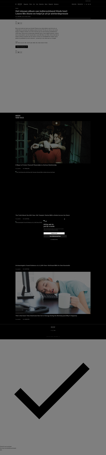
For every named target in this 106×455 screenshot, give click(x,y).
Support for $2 (54, 233)
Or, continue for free (54, 239)
